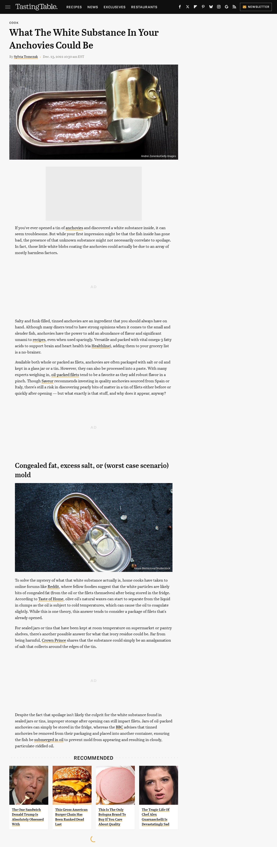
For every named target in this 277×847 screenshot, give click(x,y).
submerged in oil (48, 739)
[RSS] (234, 7)
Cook (14, 22)
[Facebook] (180, 7)
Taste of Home (50, 598)
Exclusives (115, 6)
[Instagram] (219, 7)
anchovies (74, 227)
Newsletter (258, 7)
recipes (39, 339)
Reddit (53, 586)
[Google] (226, 7)
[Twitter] (187, 7)
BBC (119, 727)
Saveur (47, 380)
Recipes (74, 6)
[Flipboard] (195, 7)
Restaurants (144, 6)
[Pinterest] (203, 7)
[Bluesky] (211, 7)
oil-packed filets (65, 374)
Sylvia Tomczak (26, 56)
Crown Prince (54, 640)
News (92, 6)
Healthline (101, 345)
